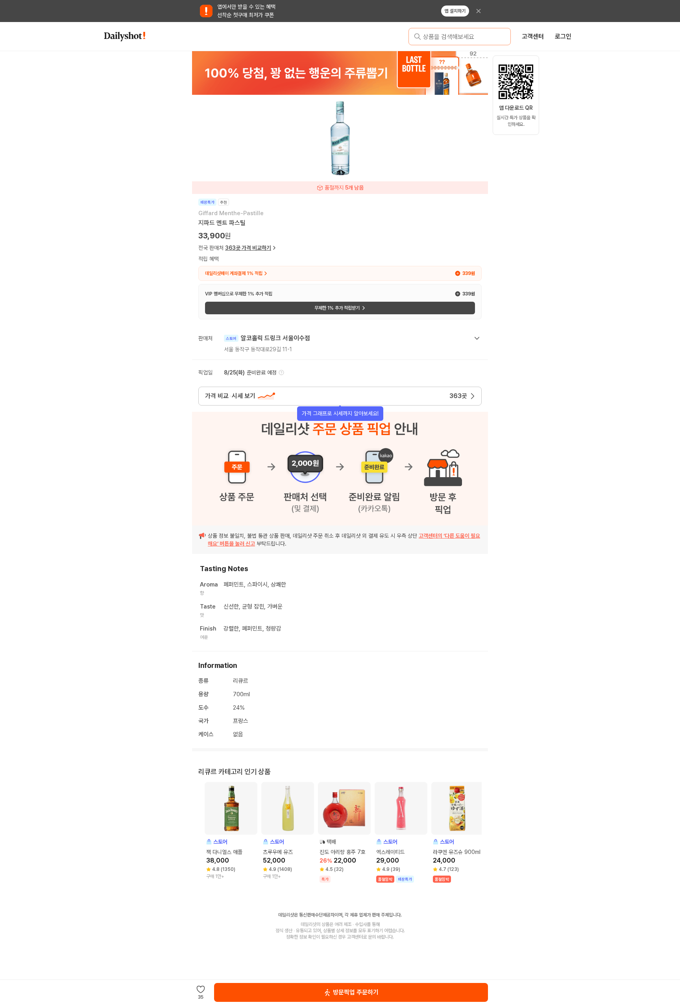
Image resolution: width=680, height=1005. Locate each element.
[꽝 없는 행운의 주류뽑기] (340, 73)
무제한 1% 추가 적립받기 (337, 308)
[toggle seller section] (477, 338)
